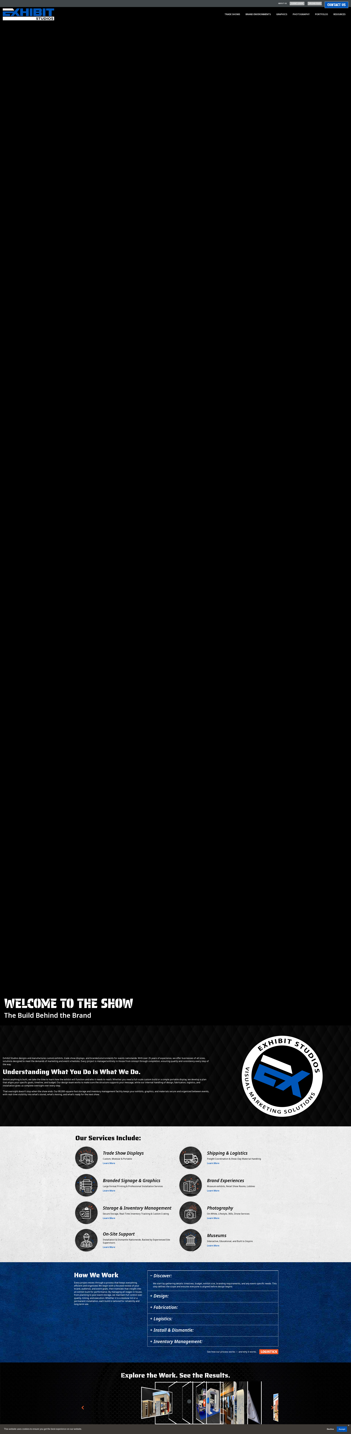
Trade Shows (232, 14)
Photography (301, 14)
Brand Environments (258, 14)
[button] (80, 1405)
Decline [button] (330, 1429)
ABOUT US (282, 3)
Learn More (109, 1163)
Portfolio (321, 14)
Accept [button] (342, 1429)
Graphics (281, 14)
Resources (339, 14)
